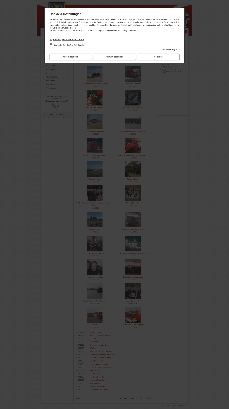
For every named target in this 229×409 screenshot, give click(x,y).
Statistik (80, 45)
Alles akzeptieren (70, 57)
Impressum (55, 39)
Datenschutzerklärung (73, 39)
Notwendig (57, 45)
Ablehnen (158, 57)
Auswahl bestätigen (114, 57)
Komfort (69, 45)
